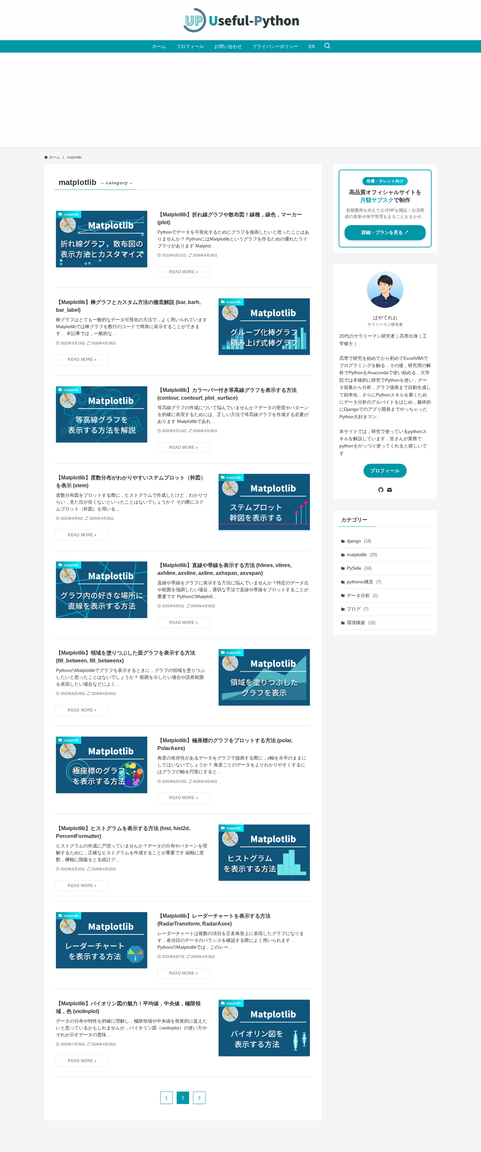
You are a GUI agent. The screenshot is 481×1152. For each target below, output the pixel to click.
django (359, 540)
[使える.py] (240, 20)
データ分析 (362, 595)
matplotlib (362, 554)
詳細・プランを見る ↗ (385, 232)
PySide (359, 568)
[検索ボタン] (327, 46)
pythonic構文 (364, 581)
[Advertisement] (240, 101)
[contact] (389, 490)
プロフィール (385, 470)
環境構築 (361, 622)
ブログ (357, 608)
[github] (381, 490)
